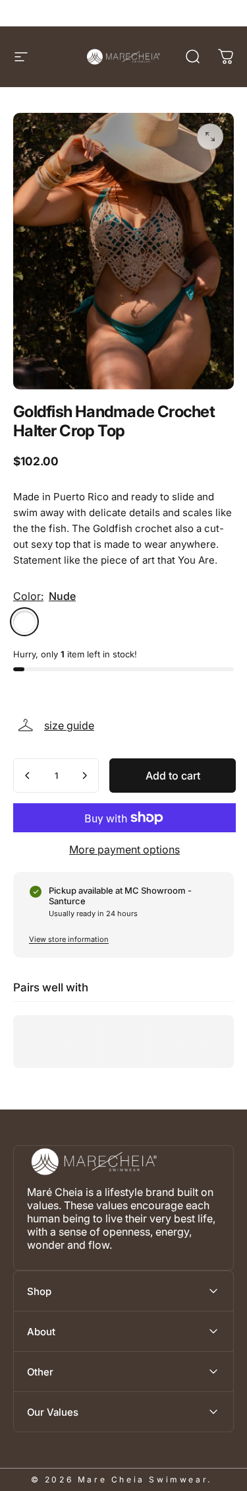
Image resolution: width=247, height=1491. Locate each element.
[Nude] (24, 622)
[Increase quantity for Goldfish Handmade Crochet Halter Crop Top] (84, 775)
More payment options (124, 849)
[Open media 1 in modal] (210, 136)
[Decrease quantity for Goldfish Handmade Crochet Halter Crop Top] (27, 775)
